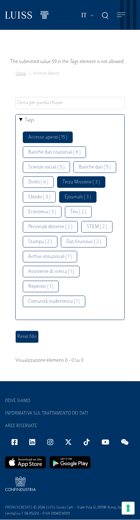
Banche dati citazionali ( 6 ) (54, 152)
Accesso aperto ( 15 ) (47, 137)
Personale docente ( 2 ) (50, 226)
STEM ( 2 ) (97, 226)
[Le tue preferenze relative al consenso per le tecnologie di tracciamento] (128, 508)
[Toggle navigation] (121, 15)
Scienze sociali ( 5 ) (46, 167)
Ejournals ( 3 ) (78, 197)
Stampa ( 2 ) (40, 241)
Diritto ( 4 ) (38, 182)
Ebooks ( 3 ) (39, 197)
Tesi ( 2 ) (78, 212)
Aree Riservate (21, 426)
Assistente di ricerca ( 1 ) (51, 271)
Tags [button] (29, 120)
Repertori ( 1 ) (40, 286)
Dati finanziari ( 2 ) (83, 241)
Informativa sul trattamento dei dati (46, 414)
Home (21, 74)
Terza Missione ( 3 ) (81, 182)
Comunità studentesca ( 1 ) (54, 301)
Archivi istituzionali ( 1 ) (50, 256)
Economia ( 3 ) (42, 212)
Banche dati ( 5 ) (95, 167)
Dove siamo (17, 401)
